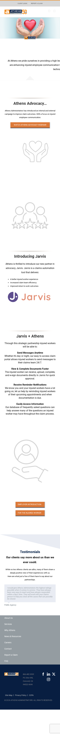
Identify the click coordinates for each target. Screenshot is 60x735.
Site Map (8, 695)
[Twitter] (53, 674)
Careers (7, 642)
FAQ (6, 661)
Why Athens (9, 630)
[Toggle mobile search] (49, 11)
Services (8, 624)
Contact (8, 649)
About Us (8, 618)
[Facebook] (43, 674)
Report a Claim (11, 655)
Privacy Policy (20, 695)
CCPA (31, 695)
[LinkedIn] (48, 674)
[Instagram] (48, 679)
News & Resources (12, 636)
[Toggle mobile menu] (54, 11)
